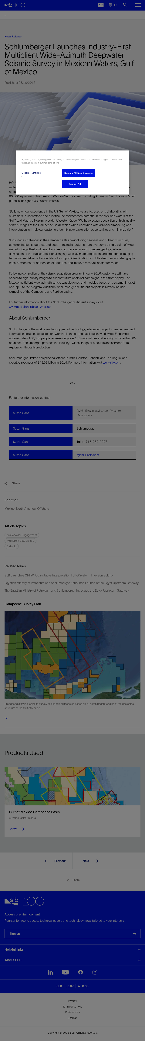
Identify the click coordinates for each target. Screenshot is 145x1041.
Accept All (75, 184)
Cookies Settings (31, 173)
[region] (72, 172)
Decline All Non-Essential (78, 173)
